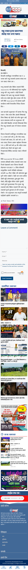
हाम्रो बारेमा (6, 3)
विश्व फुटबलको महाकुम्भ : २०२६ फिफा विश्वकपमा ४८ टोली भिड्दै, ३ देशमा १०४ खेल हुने (14, 360)
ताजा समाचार (10, 434)
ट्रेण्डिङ (10, 568)
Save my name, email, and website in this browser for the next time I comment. (13, 265)
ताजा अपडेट (3, 568)
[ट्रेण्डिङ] (11, 567)
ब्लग (3, 536)
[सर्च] (25, 567)
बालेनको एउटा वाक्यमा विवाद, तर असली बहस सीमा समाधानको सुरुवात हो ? (18, 463)
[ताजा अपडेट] (4, 567)
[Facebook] (21, 3)
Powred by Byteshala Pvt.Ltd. (14, 562)
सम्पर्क (10, 3)
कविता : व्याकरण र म (6, 323)
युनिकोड (2, 3)
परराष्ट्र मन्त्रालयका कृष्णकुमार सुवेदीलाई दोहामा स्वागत (16, 439)
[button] (4, 46)
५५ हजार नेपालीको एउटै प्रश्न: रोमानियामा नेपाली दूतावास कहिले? (18, 449)
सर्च (24, 568)
